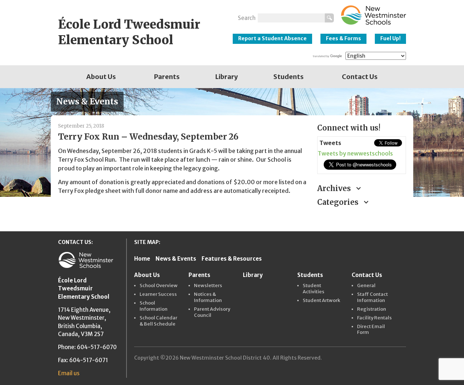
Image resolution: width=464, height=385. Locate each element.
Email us (68, 373)
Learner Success (158, 294)
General (366, 286)
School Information (153, 306)
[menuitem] (101, 76)
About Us (101, 77)
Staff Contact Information (372, 297)
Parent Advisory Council (212, 312)
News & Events (176, 258)
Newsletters (208, 286)
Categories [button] (338, 202)
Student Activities (313, 289)
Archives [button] (335, 188)
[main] (182, 169)
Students (288, 77)
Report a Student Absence (272, 38)
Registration (371, 309)
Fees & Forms (343, 38)
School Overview (159, 286)
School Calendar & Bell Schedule (158, 321)
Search (247, 18)
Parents (167, 77)
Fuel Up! (390, 38)
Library (226, 77)
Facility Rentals (374, 318)
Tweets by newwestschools (355, 153)
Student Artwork (321, 300)
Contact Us (360, 77)
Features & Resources (232, 258)
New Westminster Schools (373, 15)
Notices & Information (208, 297)
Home (142, 258)
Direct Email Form (371, 330)
